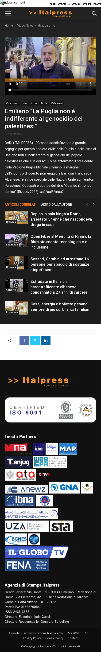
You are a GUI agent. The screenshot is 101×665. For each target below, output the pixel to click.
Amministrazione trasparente (43, 633)
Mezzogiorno (46, 25)
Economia (12, 244)
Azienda (14, 633)
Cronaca (11, 222)
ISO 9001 (73, 633)
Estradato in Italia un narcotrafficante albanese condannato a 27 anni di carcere (59, 287)
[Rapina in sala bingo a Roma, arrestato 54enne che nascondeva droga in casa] (16, 217)
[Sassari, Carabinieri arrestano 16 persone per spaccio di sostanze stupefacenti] (16, 262)
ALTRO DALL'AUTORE (56, 204)
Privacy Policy (32, 638)
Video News (25, 25)
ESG (86, 633)
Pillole (44, 103)
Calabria (11, 289)
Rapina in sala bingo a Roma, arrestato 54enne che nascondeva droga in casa (61, 219)
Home (9, 25)
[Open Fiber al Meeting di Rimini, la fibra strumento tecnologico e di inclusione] (16, 240)
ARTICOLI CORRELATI (20, 204)
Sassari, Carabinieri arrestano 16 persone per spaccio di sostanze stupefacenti (60, 264)
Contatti (73, 638)
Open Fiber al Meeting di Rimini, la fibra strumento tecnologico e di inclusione (61, 241)
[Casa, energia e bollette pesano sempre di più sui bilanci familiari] (16, 308)
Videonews (57, 103)
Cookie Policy (54, 638)
